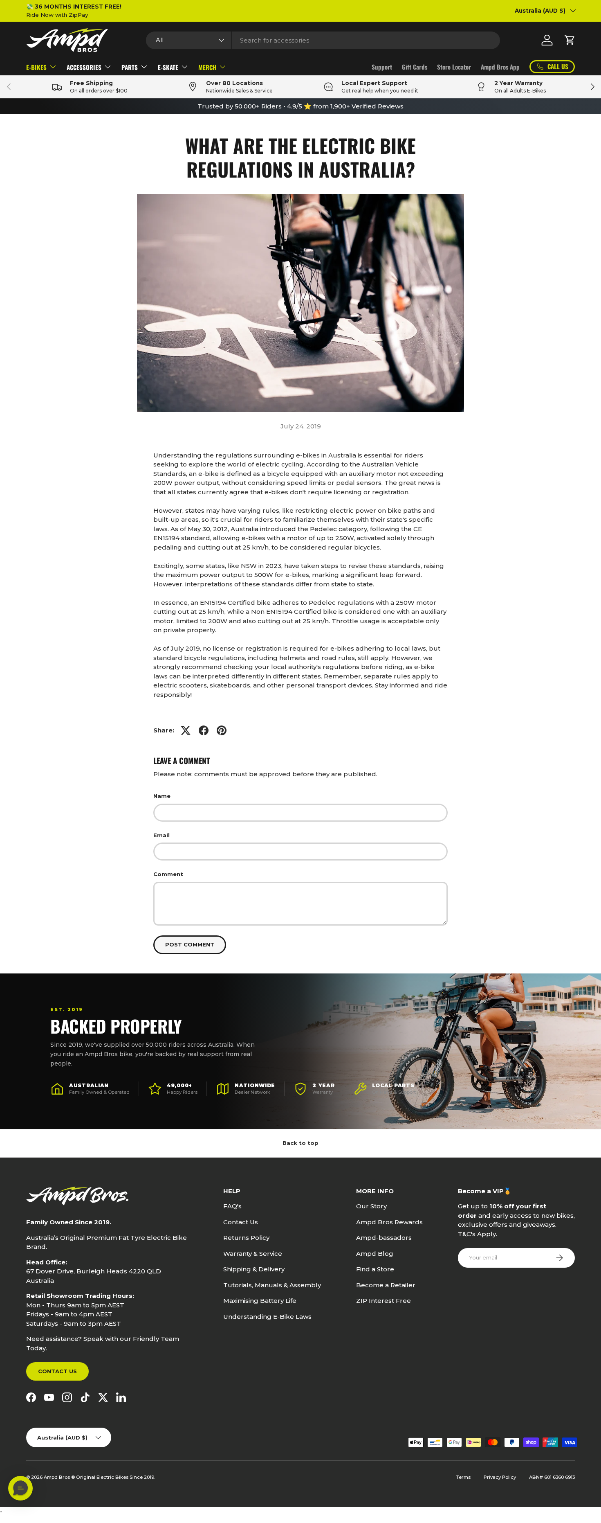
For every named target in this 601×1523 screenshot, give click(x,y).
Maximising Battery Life (259, 1300)
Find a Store (375, 1269)
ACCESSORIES (84, 67)
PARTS (129, 67)
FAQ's (232, 1206)
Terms (463, 1477)
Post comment (189, 944)
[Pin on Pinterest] (222, 730)
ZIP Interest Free (383, 1300)
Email (161, 835)
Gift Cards (414, 66)
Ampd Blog (374, 1253)
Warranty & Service (252, 1253)
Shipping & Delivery (254, 1269)
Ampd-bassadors (384, 1237)
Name (161, 796)
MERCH (207, 67)
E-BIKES (36, 67)
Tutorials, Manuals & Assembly (272, 1285)
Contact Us (57, 1371)
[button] (570, 40)
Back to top (300, 1143)
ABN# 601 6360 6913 (552, 1477)
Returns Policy (246, 1237)
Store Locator (454, 66)
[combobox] (323, 40)
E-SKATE (168, 67)
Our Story (371, 1206)
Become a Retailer (385, 1285)
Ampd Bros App (500, 66)
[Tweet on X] (186, 730)
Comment (168, 874)
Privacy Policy (500, 1477)
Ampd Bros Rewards (389, 1222)
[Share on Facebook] (204, 730)
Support (382, 66)
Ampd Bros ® (60, 1477)
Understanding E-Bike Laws (267, 1316)
